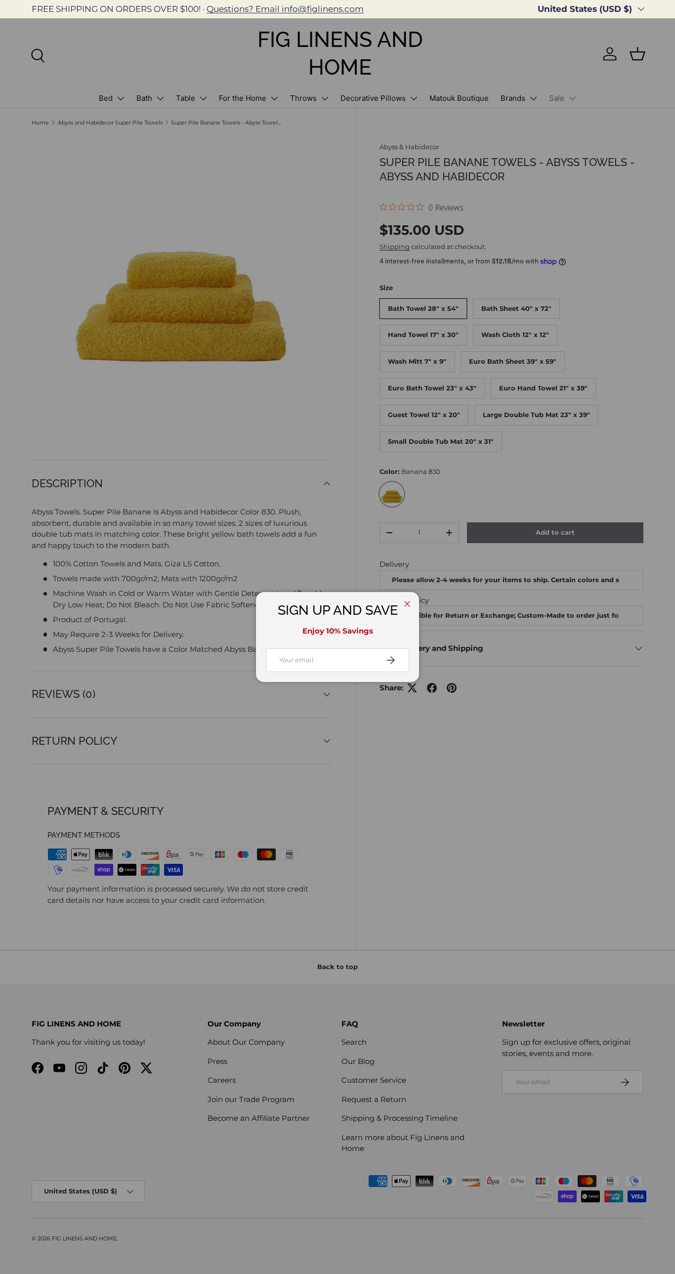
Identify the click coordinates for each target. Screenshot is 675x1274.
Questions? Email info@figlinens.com (285, 9)
